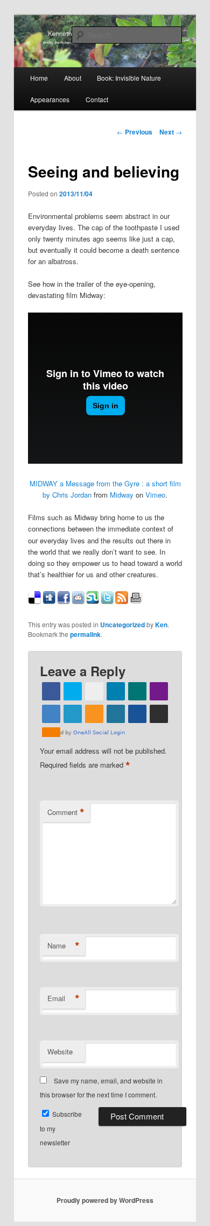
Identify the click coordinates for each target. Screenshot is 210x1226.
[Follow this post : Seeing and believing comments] (121, 601)
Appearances (49, 99)
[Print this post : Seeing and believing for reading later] (136, 601)
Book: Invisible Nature (129, 77)
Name (63, 945)
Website (60, 1051)
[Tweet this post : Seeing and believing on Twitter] (107, 601)
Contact (97, 99)
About (72, 77)
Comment (66, 812)
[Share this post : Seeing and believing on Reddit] (78, 601)
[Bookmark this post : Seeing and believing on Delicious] (34, 601)
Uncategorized (122, 624)
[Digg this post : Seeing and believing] (49, 601)
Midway (122, 495)
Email (63, 998)
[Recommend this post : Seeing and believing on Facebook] (63, 601)
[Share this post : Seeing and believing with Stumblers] (92, 601)
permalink (85, 634)
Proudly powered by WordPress (105, 1200)
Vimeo (155, 495)
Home (39, 77)
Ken (161, 624)
